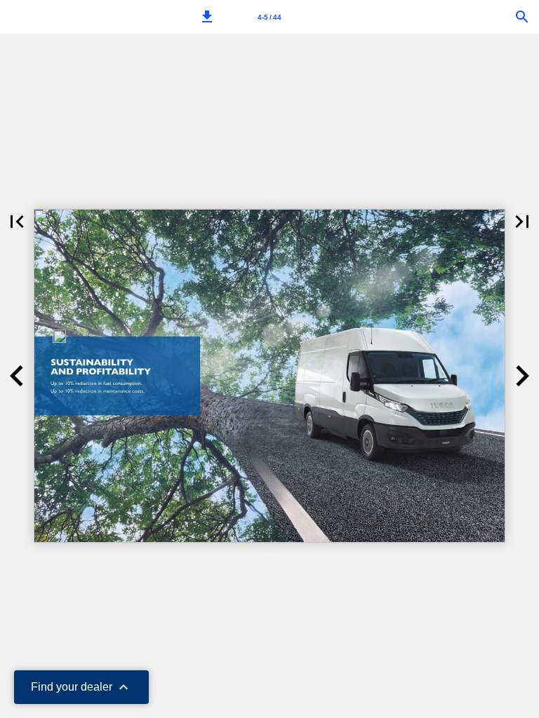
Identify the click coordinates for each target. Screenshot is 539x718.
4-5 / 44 (269, 17)
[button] (207, 17)
